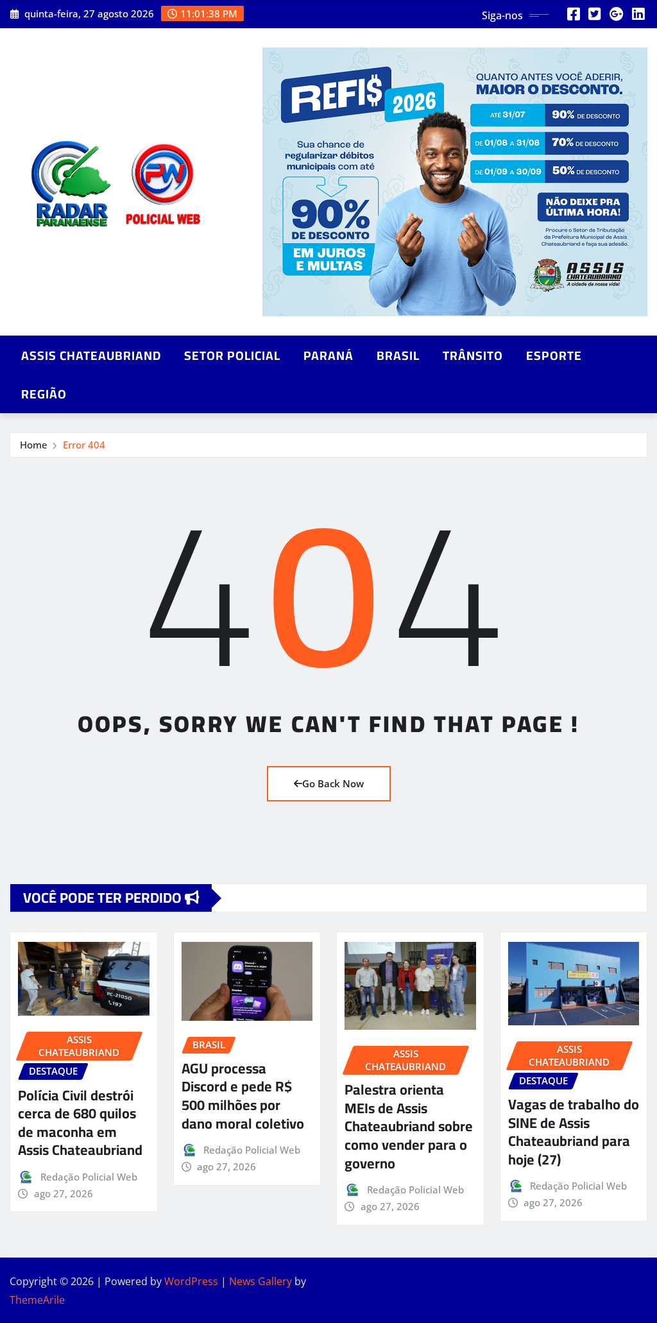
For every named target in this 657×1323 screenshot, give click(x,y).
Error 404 (84, 444)
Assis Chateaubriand (91, 355)
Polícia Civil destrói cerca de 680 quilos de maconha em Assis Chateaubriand (80, 1123)
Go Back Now (333, 783)
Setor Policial (232, 355)
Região (44, 393)
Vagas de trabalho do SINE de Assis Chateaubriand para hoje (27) (573, 1132)
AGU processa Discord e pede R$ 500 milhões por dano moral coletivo (243, 1096)
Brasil (398, 355)
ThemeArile (37, 1300)
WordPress (191, 1281)
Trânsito (473, 355)
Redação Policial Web (88, 1176)
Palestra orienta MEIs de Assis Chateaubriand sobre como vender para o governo (409, 1126)
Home (33, 444)
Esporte (554, 355)
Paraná (328, 355)
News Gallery (260, 1281)
